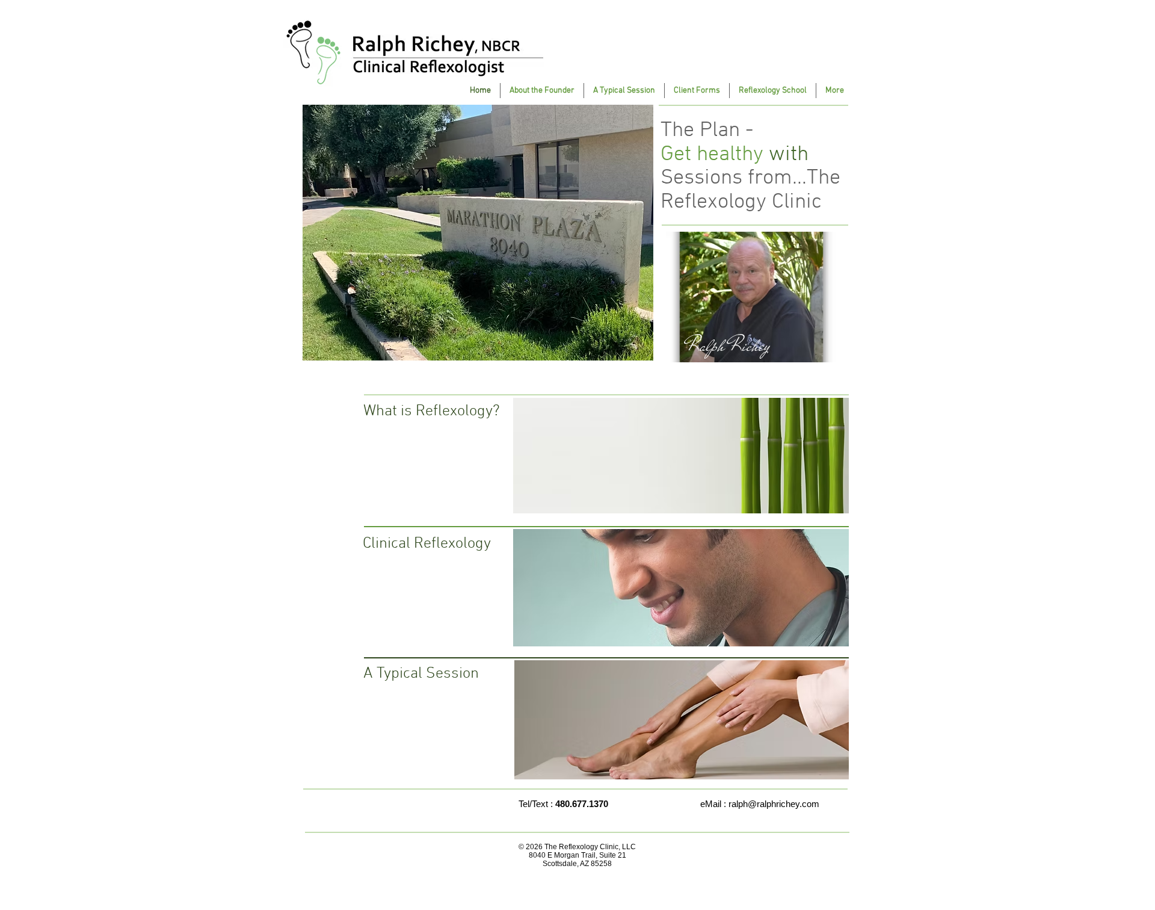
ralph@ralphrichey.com (773, 804)
